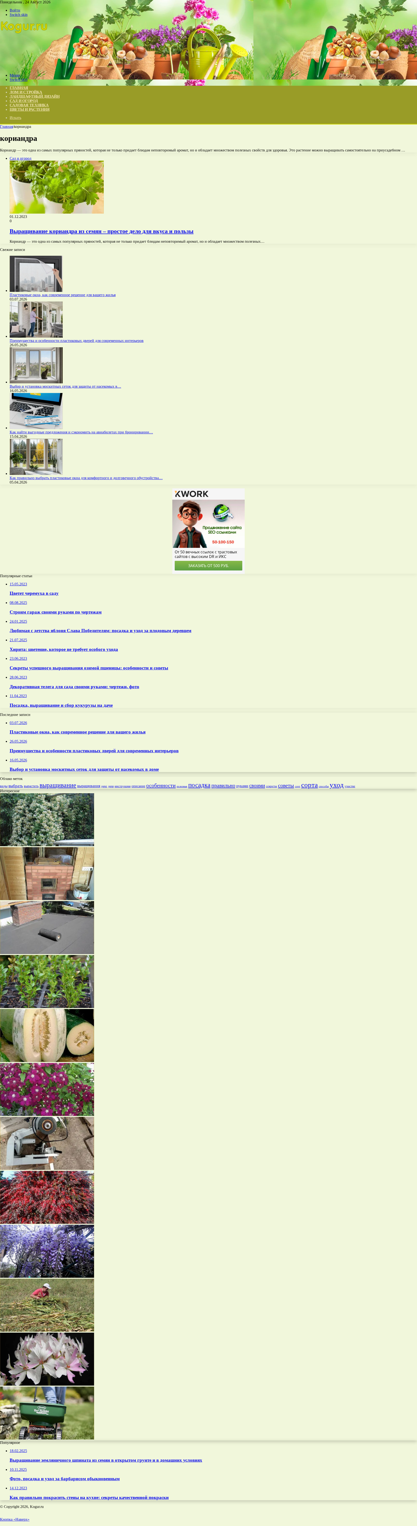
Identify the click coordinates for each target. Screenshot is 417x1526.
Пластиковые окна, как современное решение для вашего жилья (63, 295)
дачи (111, 786)
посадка (199, 785)
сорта (309, 785)
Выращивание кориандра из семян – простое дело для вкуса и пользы (102, 231)
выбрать (15, 786)
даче (104, 786)
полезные (182, 786)
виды (3, 786)
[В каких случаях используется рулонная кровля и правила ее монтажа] (47, 953)
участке (350, 786)
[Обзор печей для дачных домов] (47, 899)
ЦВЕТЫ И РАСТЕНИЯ (29, 109)
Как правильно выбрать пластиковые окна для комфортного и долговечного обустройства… (86, 478)
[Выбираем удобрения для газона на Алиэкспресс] (47, 1438)
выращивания (88, 786)
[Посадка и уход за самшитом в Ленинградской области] (47, 1007)
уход (337, 785)
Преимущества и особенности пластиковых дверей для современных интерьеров (77, 341)
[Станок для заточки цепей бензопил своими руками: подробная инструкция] (47, 1168)
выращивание (58, 785)
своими (257, 785)
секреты (271, 786)
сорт (297, 786)
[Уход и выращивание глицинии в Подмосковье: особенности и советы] (47, 1276)
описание (138, 786)
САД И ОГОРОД (24, 101)
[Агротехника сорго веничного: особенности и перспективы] (47, 1330)
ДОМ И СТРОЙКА (26, 92)
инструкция (123, 786)
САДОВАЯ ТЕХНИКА (29, 105)
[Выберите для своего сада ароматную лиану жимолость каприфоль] (47, 845)
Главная (6, 126)
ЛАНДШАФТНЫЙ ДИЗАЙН (35, 96)
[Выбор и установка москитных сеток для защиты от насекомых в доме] (36, 382)
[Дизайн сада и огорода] (24, 67)
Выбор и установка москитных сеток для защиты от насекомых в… (65, 386)
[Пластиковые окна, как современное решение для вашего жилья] (36, 290)
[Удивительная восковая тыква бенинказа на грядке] (47, 1061)
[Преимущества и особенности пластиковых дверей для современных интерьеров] (36, 336)
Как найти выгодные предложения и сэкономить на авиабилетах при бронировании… (81, 432)
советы (286, 785)
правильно (223, 785)
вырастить (31, 786)
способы (324, 786)
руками (242, 786)
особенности (161, 785)
